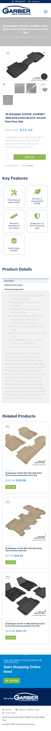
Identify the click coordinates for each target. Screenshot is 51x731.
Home (3, 37)
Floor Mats (8, 37)
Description (9, 281)
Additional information (13, 285)
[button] (46, 12)
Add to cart (29, 157)
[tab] (25, 281)
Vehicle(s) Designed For (14, 289)
